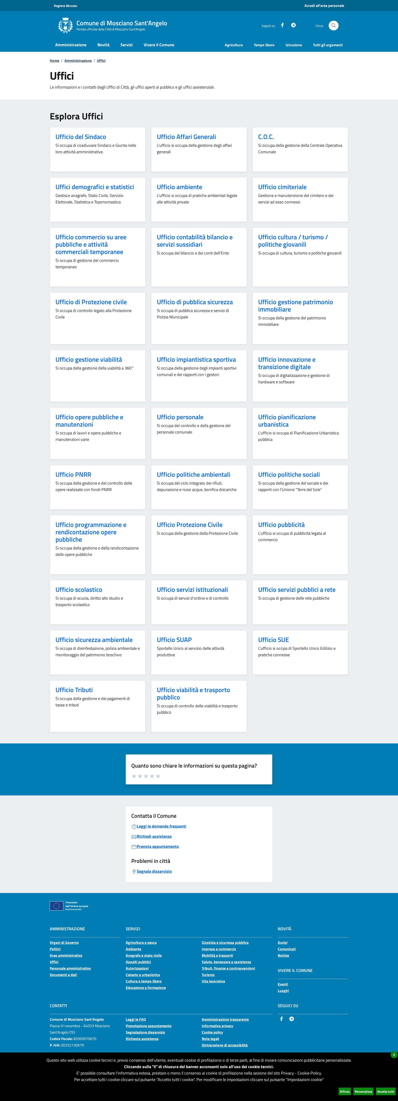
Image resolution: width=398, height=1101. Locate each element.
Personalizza (363, 1091)
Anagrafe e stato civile (144, 955)
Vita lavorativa (213, 981)
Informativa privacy (217, 1026)
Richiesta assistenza (142, 1038)
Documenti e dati (63, 974)
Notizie (283, 955)
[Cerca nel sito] (333, 25)
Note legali (210, 1038)
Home (54, 60)
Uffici (101, 60)
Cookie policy (212, 1032)
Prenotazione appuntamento (149, 1026)
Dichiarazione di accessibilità (225, 1045)
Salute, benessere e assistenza (226, 962)
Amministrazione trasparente (225, 1019)
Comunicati (287, 949)
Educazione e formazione (146, 987)
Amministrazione (78, 60)
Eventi (283, 984)
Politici (55, 949)
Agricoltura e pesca (141, 942)
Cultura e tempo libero (144, 981)
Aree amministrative (66, 955)
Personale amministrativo (70, 968)
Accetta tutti (385, 1091)
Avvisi (282, 942)
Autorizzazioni (137, 968)
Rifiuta (345, 1091)
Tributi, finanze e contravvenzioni (228, 968)
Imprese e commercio (219, 949)
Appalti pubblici (138, 962)
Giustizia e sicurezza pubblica (225, 942)
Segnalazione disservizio (145, 1032)
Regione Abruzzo (65, 5)
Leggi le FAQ (136, 1019)
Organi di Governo (64, 942)
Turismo (208, 974)
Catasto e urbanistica (143, 974)
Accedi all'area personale (324, 5)
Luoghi (283, 990)
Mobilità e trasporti (217, 955)
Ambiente (133, 949)
